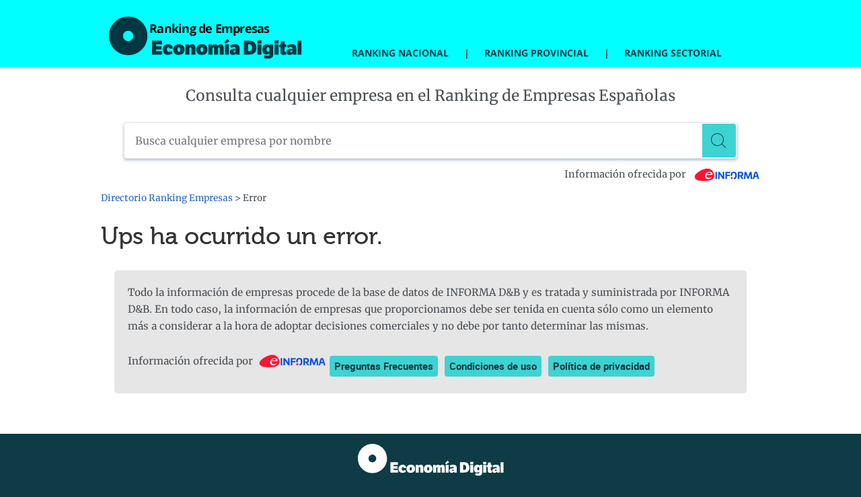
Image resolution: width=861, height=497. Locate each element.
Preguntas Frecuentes (383, 366)
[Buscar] (719, 140)
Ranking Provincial (536, 52)
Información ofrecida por (626, 174)
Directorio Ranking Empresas (167, 198)
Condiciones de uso (493, 366)
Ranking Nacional (400, 52)
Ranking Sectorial (673, 52)
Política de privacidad (601, 366)
